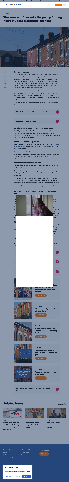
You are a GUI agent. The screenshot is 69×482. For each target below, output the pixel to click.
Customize (8, 476)
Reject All (17, 476)
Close (18, 196)
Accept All (26, 476)
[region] (17, 472)
